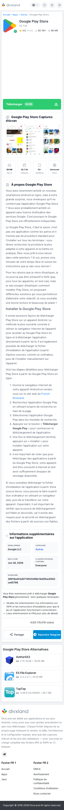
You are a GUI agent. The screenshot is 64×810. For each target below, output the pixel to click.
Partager (19, 634)
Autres (24, 14)
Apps (15, 14)
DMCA (36, 768)
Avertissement (41, 774)
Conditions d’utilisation (45, 788)
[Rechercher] (44, 5)
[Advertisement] (32, 65)
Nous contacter (42, 793)
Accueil (6, 14)
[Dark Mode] (52, 5)
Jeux (4, 779)
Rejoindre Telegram (49, 634)
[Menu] (59, 5)
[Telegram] (4, 754)
